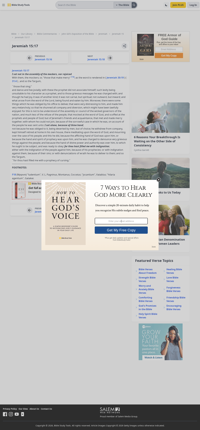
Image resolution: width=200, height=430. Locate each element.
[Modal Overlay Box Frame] (100, 215)
